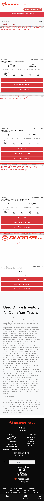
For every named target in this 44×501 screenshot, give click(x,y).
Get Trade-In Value (22, 90)
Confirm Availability (22, 85)
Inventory (30, 434)
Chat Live (22, 80)
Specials (30, 445)
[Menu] (39, 4)
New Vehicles (30, 437)
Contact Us (7, 488)
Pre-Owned (30, 439)
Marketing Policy (11, 449)
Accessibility (19, 488)
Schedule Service (21, 456)
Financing (12, 442)
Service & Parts (21, 453)
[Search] (4, 462)
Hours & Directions (11, 438)
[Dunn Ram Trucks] (14, 4)
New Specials (30, 441)
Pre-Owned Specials (30, 443)
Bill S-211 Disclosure (11, 445)
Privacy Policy (31, 488)
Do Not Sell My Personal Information (24, 490)
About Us (11, 434)
